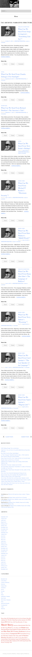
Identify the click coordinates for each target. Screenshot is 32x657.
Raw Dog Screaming (5, 640)
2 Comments (15, 408)
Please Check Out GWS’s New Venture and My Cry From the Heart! (15, 458)
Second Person (24, 633)
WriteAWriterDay (19, 622)
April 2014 (3, 541)
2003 (20, 627)
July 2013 (3, 557)
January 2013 (4, 567)
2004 (11, 629)
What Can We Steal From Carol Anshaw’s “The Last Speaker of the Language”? (24, 360)
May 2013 (3, 560)
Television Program (5, 603)
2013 (12, 631)
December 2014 (4, 527)
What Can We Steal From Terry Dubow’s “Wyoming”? (24, 318)
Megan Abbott (4, 618)
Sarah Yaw (27, 639)
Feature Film (3, 586)
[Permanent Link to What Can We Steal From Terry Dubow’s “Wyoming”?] (8, 321)
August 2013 (4, 555)
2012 (6, 622)
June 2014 (3, 537)
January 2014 (4, 546)
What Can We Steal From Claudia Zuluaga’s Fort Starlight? (13, 75)
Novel (2, 72)
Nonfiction (4, 105)
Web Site (3, 608)
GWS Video (10, 622)
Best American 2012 (15, 640)
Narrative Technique (5, 642)
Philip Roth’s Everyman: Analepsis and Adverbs (11, 465)
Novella (2, 591)
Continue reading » (5, 56)
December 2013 (4, 548)
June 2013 (3, 558)
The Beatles (16, 627)
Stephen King (26, 618)
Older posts (8, 437)
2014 (29, 620)
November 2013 (4, 550)
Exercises (3, 584)
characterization (21, 625)
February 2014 (4, 544)
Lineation (3, 639)
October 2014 (4, 530)
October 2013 (4, 551)
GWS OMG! (9, 637)
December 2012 (4, 569)
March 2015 (3, 522)
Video (2, 606)
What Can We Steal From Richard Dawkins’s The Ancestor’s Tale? (13, 109)
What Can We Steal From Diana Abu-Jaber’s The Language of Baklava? (24, 276)
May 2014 (3, 539)
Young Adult (18, 635)
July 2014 (3, 536)
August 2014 (4, 534)
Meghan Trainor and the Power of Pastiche (10, 460)
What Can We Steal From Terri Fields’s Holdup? (24, 146)
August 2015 (4, 518)
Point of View (8, 639)
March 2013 (3, 564)
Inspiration (15, 625)
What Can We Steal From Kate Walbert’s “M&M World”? (24, 234)
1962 (22, 635)
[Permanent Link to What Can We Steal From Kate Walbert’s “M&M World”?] (8, 237)
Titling (6, 627)
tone (18, 620)
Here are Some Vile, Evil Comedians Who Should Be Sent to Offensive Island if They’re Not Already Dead (14, 475)
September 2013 (4, 553)
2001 (8, 618)
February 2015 (4, 524)
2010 (23, 629)
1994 (11, 642)
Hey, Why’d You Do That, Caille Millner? (10, 453)
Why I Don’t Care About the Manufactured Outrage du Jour (13, 473)
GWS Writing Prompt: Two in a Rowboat (9, 448)
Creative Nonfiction (23, 26)
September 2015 (4, 516)
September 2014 (4, 532)
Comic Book (3, 580)
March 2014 (3, 543)
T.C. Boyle (25, 622)
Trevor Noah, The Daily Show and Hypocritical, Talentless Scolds (15, 478)
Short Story (21, 181)
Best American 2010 (23, 620)
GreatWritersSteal (19, 41)
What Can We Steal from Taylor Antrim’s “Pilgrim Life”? (24, 401)
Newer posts (26, 437)
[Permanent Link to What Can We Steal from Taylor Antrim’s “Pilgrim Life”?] (8, 404)
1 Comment (15, 325)
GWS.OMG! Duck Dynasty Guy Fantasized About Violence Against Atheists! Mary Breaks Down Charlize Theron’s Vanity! (15, 480)
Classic (27, 627)
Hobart (26, 637)
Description (11, 618)
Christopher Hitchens (5, 633)
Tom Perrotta (27, 631)
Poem (2, 594)
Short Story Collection (5, 600)
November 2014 (4, 529)
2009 (21, 640)
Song (2, 601)
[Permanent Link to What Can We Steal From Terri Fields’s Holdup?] (8, 150)
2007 (2, 631)
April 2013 (3, 562)
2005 (14, 622)
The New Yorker (11, 620)
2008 (29, 629)
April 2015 (3, 520)
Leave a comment (22, 153)
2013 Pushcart (22, 639)
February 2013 (4, 565)
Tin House (19, 629)
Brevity (17, 637)
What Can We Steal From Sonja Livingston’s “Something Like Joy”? (24, 34)
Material (2, 622)
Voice (12, 627)
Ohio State (6, 631)
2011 (19, 633)
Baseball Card (4, 579)
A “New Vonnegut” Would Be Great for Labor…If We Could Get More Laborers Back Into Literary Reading (15, 455)
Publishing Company (5, 596)
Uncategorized (4, 605)
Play (2, 592)
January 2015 (4, 525)
